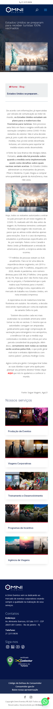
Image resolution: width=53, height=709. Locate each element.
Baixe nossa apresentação (25, 689)
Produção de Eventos (19, 431)
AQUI (10, 373)
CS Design (40, 705)
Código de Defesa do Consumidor (25, 683)
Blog (22, 86)
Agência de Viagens (19, 560)
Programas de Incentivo (20, 527)
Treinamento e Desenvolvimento (25, 495)
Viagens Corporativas (19, 463)
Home (14, 86)
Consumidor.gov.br (25, 686)
